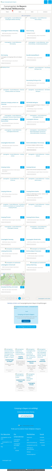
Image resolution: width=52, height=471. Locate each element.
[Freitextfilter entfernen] (45, 2)
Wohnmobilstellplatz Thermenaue (35, 142)
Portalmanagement (31, 454)
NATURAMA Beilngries (32, 102)
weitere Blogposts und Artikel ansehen (26, 327)
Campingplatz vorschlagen (17, 444)
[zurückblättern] (3, 23)
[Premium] (49, 340)
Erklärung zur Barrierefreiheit (30, 448)
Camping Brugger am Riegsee (9, 360)
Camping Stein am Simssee (31, 362)
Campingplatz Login (6, 460)
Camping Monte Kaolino (32, 191)
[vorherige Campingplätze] (3, 298)
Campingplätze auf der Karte (6, 438)
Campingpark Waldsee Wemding (9, 30)
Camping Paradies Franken (20, 380)
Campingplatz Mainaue (32, 119)
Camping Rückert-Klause (32, 217)
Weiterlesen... (26, 321)
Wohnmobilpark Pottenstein (33, 251)
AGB (28, 440)
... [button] (10, 298)
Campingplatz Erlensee (31, 384)
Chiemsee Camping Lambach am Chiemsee (9, 103)
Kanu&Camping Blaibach (32, 55)
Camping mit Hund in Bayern (26, 314)
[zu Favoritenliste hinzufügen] (2, 18)
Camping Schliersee (6, 191)
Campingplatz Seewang (7, 239)
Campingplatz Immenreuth (8, 265)
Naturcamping (30, 30)
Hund (26, 311)
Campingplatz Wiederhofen (33, 239)
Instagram (42, 440)
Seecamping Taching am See (33, 80)
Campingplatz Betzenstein (8, 142)
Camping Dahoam (31, 167)
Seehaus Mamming (31, 265)
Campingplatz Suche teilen (44, 298)
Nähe (32, 11)
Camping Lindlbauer (20, 357)
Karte (19, 11)
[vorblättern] (21, 23)
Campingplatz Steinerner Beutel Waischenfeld (9, 120)
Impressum (29, 437)
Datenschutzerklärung (32, 442)
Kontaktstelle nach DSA (32, 445)
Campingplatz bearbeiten (17, 440)
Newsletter (42, 442)
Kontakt (17, 450)
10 (22, 298)
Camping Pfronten (6, 217)
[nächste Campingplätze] (27, 298)
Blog (2, 446)
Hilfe (15, 448)
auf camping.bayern (27, 416)
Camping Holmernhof (42, 360)
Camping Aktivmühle (6, 251)
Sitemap (29, 452)
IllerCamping (4, 55)
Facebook (42, 437)
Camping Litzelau (5, 167)
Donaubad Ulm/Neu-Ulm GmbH (9, 287)
